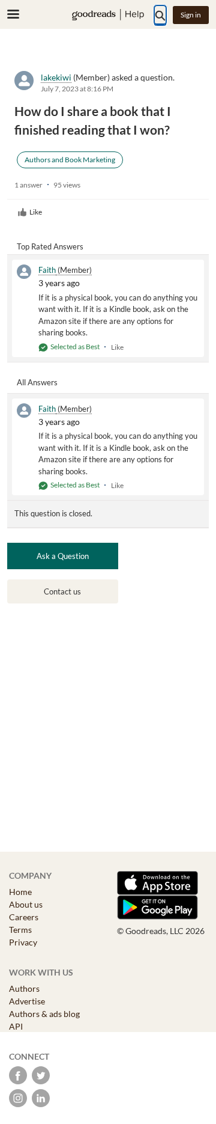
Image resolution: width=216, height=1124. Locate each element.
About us (26, 904)
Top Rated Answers (50, 246)
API (16, 1026)
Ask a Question (63, 556)
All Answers (37, 382)
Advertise (27, 1001)
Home (20, 892)
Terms (20, 929)
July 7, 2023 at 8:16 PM (77, 88)
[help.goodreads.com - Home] (108, 14)
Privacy (23, 942)
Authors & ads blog (44, 1014)
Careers (23, 917)
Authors (24, 988)
